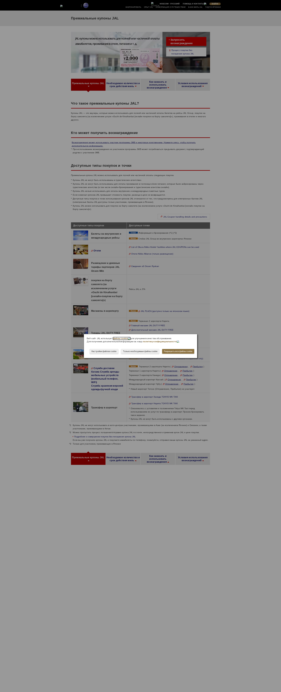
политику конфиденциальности (160, 341)
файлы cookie (120, 338)
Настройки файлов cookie (103, 351)
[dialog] (140, 346)
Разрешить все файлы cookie (178, 351)
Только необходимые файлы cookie (140, 351)
